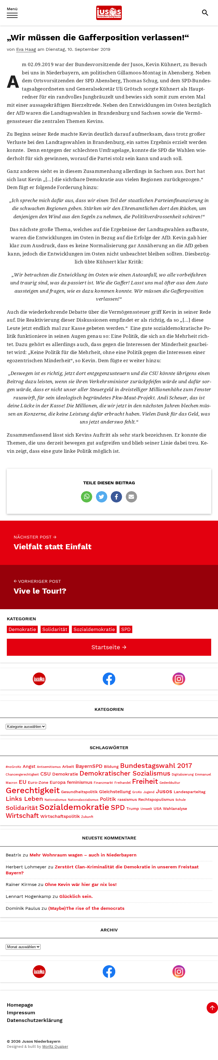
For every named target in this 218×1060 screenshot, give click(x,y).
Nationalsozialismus (83, 800)
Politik (108, 799)
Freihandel (122, 783)
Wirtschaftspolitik (60, 816)
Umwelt (146, 809)
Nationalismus (55, 800)
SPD (126, 629)
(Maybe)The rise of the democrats (86, 908)
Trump (132, 808)
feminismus (79, 782)
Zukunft (87, 817)
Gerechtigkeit (33, 790)
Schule (180, 800)
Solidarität (54, 629)
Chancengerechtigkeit (22, 774)
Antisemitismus (49, 767)
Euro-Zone (38, 782)
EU (22, 781)
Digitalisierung (183, 774)
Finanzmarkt (103, 783)
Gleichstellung (115, 791)
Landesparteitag (190, 791)
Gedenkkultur (170, 783)
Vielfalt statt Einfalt (52, 542)
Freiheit (145, 781)
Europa (58, 782)
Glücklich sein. (76, 896)
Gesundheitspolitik (79, 791)
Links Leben (24, 798)
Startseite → (109, 647)
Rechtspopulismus (156, 799)
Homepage (20, 1005)
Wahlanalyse (175, 808)
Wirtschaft (22, 816)
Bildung (111, 766)
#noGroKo (13, 767)
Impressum (21, 1012)
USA (158, 808)
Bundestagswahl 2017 (156, 766)
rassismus (127, 799)
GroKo (137, 792)
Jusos (164, 791)
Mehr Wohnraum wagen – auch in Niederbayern (83, 855)
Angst (29, 766)
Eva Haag (26, 49)
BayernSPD (89, 766)
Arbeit (68, 766)
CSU (45, 774)
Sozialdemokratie (94, 629)
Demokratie (22, 629)
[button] (86, 496)
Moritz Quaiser (55, 1046)
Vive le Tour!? (40, 587)
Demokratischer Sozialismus (124, 773)
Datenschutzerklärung (34, 1020)
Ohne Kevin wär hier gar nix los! (81, 884)
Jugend (148, 792)
